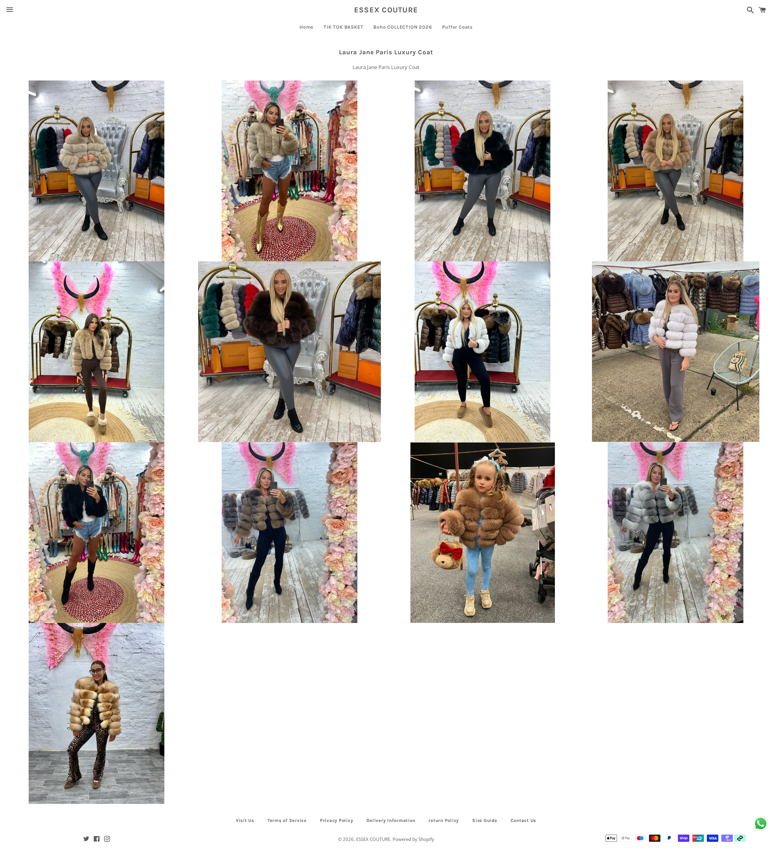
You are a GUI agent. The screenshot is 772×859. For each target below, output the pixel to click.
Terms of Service (287, 820)
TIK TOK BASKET (343, 27)
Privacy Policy (336, 820)
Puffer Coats (457, 27)
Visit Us (245, 820)
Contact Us (523, 820)
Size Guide (484, 820)
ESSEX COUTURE (386, 9)
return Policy (444, 820)
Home (306, 27)
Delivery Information (390, 820)
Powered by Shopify (413, 839)
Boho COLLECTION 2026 (402, 27)
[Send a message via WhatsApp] (760, 823)
